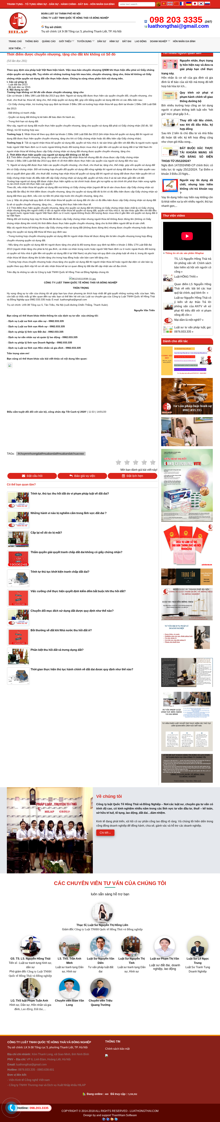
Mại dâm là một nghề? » (189, 319)
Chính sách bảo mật (117, 1048)
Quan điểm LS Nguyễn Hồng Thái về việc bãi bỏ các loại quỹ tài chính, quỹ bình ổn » (192, 288)
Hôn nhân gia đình (184, 41)
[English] (170, 4)
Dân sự (101, 41)
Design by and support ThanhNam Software (110, 1115)
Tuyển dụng (84, 41)
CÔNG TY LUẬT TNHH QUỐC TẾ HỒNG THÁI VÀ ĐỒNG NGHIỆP (81, 282)
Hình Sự (114, 41)
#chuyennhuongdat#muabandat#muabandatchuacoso (51, 453)
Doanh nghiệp (158, 41)
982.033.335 (37, 299)
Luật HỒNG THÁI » (186, 276)
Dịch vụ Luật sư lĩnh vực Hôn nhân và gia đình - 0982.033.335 (44, 347)
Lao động (141, 41)
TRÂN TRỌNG (81, 287)
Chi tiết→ (105, 832)
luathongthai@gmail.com (178, 26)
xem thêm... (16, 48)
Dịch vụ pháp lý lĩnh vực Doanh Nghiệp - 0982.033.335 (40, 342)
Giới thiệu (65, 41)
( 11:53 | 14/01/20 (56, 411)
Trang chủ (15, 41)
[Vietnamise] (164, 4)
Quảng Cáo (49, 41)
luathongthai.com (144, 1110)
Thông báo (31, 41)
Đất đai (126, 41)
